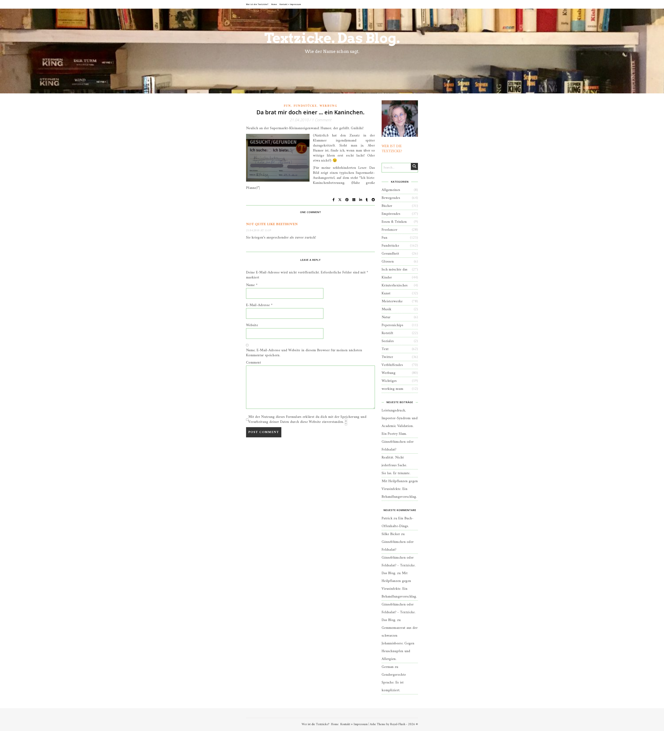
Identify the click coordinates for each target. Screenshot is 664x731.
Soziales (388, 341)
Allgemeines (391, 190)
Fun (287, 106)
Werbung (328, 106)
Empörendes (391, 214)
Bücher (387, 206)
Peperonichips (392, 325)
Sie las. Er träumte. (396, 473)
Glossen (388, 261)
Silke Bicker (391, 534)
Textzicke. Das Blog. (332, 38)
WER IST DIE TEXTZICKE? (392, 148)
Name (251, 285)
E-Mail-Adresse (259, 305)
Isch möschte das (395, 269)
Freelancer (389, 230)
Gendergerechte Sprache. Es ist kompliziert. (394, 682)
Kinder (387, 277)
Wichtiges (389, 381)
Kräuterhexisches (395, 285)
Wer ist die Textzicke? (257, 4)
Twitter (387, 357)
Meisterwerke (392, 301)
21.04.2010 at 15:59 (258, 230)
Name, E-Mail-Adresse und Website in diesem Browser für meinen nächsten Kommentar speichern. (304, 353)
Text (385, 349)
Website (252, 325)
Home (274, 4)
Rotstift (387, 333)
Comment (253, 362)
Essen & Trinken (394, 222)
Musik (386, 309)
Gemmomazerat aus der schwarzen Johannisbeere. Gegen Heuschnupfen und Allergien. (400, 643)
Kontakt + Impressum (290, 4)
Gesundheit (390, 253)
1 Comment (321, 119)
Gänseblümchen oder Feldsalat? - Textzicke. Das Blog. (399, 565)
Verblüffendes (392, 365)
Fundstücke (305, 106)
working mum (392, 389)
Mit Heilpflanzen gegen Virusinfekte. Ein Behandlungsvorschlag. (400, 489)
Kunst (386, 293)
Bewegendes (391, 198)
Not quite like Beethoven (272, 224)
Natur (386, 317)
